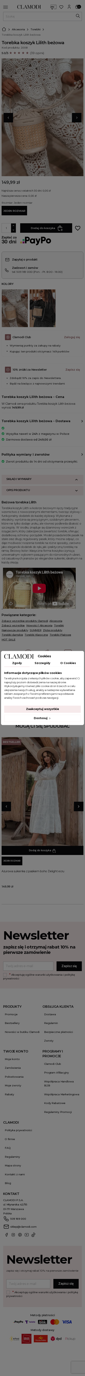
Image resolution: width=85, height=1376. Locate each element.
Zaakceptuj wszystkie (42, 709)
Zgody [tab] (17, 663)
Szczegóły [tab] (42, 663)
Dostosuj (41, 718)
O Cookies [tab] (68, 663)
